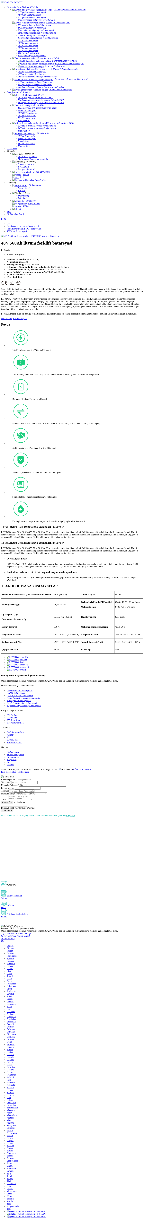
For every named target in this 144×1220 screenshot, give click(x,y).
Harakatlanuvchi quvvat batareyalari (23, 226)
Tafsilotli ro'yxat (20, 318)
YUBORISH (7, 811)
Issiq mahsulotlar (8, 772)
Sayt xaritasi (23, 772)
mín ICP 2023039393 (82, 769)
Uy (8, 223)
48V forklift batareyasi (17, 231)
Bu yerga (70, 815)
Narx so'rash (6, 318)
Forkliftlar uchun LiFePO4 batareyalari (24, 229)
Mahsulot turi (7, 793)
